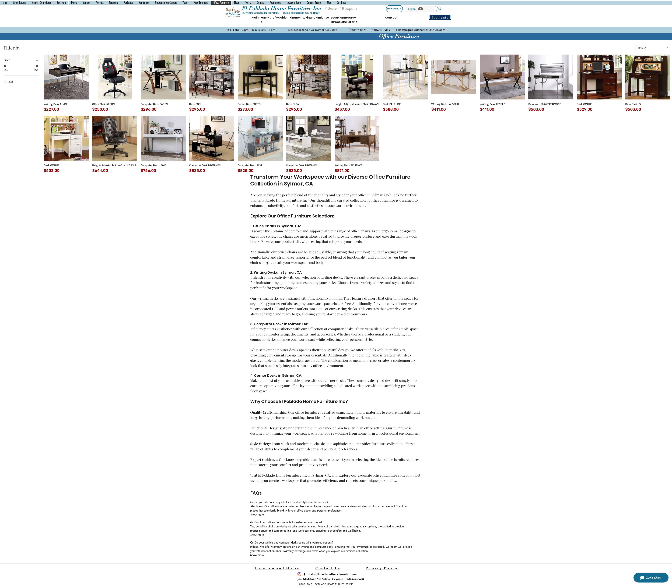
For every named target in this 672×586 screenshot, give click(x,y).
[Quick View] (66, 77)
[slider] (5, 66)
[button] (438, 9)
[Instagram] (299, 574)
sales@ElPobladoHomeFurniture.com (333, 574)
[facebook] (304, 574)
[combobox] (652, 47)
